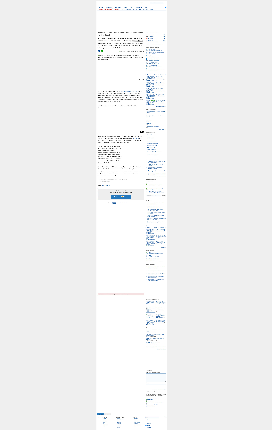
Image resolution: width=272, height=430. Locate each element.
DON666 (147, 121)
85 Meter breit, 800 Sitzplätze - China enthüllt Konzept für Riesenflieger (156, 267)
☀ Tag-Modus (100, 414)
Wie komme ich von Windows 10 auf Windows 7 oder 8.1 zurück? (157, 174)
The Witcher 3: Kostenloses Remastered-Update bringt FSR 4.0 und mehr (156, 219)
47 (101, 51)
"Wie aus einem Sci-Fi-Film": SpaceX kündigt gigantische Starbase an (155, 216)
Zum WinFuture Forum (161, 349)
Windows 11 (145, 9)
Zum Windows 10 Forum (161, 129)
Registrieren (142, 3)
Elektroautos (119, 426)
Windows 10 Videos (151, 139)
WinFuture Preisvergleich (157, 43)
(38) (164, 322)
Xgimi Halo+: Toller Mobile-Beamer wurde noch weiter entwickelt (160, 90)
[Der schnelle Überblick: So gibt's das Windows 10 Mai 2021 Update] (150, 102)
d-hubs (147, 332)
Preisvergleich (138, 7)
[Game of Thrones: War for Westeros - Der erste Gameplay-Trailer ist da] (150, 231)
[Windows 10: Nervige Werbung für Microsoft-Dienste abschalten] (150, 84)
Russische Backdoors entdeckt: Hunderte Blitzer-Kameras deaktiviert (156, 280)
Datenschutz (136, 423)
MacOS (151, 9)
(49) (156, 304)
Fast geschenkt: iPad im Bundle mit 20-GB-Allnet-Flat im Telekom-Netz (155, 210)
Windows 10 (106, 185)
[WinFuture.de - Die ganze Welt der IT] (109, 3)
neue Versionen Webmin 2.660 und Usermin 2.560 (156, 346)
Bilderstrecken (105, 424)
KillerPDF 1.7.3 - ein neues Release (153, 342)
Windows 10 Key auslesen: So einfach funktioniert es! (155, 165)
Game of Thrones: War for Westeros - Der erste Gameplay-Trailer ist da (160, 230)
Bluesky (148, 425)
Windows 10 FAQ (150, 136)
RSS (147, 419)
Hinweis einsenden (124, 203)
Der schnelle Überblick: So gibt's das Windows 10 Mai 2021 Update (160, 101)
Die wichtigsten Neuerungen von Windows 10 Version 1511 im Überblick (117, 105)
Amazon (153, 406)
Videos (125, 7)
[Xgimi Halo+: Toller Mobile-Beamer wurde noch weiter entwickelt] (150, 90)
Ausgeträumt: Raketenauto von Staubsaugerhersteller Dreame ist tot (154, 207)
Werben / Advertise (137, 422)
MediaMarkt (156, 399)
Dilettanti (147, 127)
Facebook (149, 423)
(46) (156, 311)
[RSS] (161, 7)
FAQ (131, 7)
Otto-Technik (156, 404)
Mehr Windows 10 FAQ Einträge (160, 176)
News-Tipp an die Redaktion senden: (153, 372)
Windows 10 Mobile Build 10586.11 (130, 91)
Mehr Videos (163, 247)
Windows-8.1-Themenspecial (152, 145)
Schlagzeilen (109, 7)
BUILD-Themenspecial (151, 147)
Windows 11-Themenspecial (152, 143)
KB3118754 (136, 138)
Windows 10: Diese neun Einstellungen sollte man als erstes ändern (157, 162)
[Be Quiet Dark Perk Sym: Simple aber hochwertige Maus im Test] (150, 237)
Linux (140, 9)
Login (137, 3)
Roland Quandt (130, 51)
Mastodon (149, 427)
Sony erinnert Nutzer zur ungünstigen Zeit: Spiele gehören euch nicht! (155, 222)
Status (135, 426)
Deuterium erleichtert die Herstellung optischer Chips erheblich (156, 213)
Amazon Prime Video (120, 419)
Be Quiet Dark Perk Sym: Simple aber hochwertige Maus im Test (161, 236)
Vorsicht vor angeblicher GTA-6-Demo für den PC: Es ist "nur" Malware (156, 204)
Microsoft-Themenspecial (152, 141)
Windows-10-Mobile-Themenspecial (154, 151)
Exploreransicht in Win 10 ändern (152, 126)
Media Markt (119, 418)
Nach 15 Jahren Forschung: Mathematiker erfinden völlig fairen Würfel (156, 271)
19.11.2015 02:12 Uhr (139, 51)
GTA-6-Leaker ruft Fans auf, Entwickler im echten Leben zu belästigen (160, 321)
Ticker (104, 419)
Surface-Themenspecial (151, 149)
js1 (146, 113)
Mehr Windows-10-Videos (161, 106)
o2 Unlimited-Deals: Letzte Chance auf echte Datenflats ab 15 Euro (160, 309)
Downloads (118, 7)
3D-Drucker (119, 422)
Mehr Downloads (163, 261)
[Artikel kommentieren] (102, 203)
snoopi (147, 124)
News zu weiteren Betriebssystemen (154, 156)
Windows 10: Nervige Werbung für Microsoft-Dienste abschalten (160, 84)
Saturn (152, 401)
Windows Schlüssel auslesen (152, 153)
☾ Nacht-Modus (108, 414)
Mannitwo (147, 340)
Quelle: (147, 382)
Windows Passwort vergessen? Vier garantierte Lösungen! (155, 168)
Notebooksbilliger (159, 402)
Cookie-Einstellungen (137, 424)
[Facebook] (163, 7)
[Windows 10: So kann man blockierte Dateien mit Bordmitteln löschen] (150, 96)
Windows (135, 9)
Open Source (119, 424)
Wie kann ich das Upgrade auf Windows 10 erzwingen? (156, 171)
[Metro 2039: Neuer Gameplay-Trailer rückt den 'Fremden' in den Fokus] (150, 243)
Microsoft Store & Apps (126, 9)
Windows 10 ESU (149, 123)
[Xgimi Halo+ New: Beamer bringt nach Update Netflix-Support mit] (150, 78)
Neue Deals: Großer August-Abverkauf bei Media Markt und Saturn (156, 277)
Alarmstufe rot (148, 120)
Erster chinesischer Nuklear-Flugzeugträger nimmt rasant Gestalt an (156, 274)
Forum (148, 421)
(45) (164, 317)
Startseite (101, 7)
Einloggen (135, 419)
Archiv (104, 426)
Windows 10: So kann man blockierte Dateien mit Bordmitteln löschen (160, 95)
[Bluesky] (165, 7)
